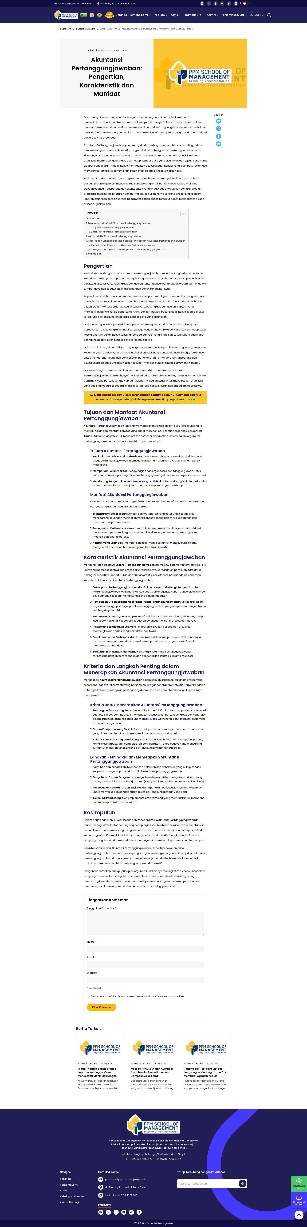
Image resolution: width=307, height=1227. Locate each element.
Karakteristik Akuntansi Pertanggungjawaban (115, 236)
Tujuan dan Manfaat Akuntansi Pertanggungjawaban (119, 223)
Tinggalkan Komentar (101, 908)
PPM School (94, 370)
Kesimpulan (95, 253)
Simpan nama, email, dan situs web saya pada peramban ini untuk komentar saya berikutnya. (137, 996)
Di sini (191, 399)
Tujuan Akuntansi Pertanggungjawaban (113, 227)
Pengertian (93, 218)
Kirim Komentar (101, 1007)
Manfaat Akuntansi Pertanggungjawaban (115, 231)
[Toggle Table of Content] (181, 213)
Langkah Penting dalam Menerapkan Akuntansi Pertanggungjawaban (129, 249)
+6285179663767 (170, 1159)
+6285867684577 (141, 1159)
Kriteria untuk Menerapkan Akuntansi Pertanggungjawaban (124, 245)
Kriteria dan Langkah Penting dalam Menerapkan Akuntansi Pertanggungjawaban (136, 240)
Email (91, 957)
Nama (91, 942)
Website (92, 973)
